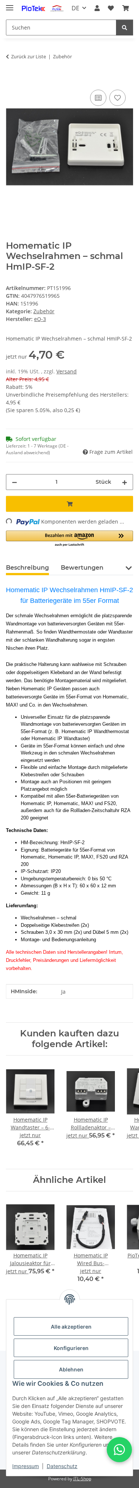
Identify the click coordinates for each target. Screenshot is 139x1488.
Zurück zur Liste (28, 56)
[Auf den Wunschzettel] (117, 98)
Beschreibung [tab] (27, 567)
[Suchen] (124, 27)
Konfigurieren (71, 1348)
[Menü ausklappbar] (9, 4)
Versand (66, 371)
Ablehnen (71, 1369)
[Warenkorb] (125, 8)
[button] (97, 8)
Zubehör (43, 311)
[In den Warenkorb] (12, 80)
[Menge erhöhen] (124, 482)
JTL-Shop (82, 1478)
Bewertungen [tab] (82, 567)
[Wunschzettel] (111, 8)
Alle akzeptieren (71, 1326)
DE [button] (75, 8)
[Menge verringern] (14, 482)
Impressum (25, 1466)
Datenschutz (62, 1466)
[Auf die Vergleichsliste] (98, 98)
